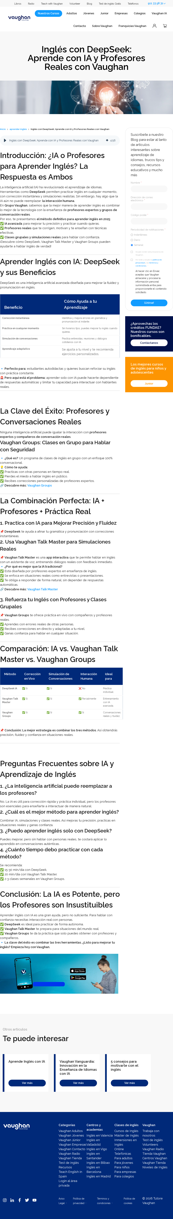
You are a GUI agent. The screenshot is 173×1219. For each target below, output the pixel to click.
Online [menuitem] (119, 1149)
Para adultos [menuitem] (123, 1158)
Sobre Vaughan (102, 26)
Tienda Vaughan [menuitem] (154, 1153)
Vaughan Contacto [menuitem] (72, 1149)
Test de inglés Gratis (110, 3)
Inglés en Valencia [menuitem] (99, 1135)
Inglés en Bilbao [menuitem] (98, 1162)
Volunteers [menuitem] (150, 1144)
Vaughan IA (159, 13)
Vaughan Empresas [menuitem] (72, 1144)
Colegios (139, 13)
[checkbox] (149, 240)
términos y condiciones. (146, 264)
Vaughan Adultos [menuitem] (71, 1131)
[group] (60, 140)
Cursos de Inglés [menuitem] (126, 1131)
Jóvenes (88, 13)
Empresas (121, 13)
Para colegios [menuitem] (124, 1176)
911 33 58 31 (155, 3)
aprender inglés (18, 129)
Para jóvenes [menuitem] (123, 1162)
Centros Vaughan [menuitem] (154, 1158)
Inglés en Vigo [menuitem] (96, 1149)
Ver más (27, 1083)
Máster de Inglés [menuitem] (126, 1135)
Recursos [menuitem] (65, 1167)
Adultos (71, 13)
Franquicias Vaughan (132, 26)
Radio (31, 3)
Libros (17, 3)
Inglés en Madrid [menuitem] (98, 1176)
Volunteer (74, 3)
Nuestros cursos (48, 13)
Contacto (79, 26)
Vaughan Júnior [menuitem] (70, 1140)
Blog (89, 3)
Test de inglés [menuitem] (69, 1162)
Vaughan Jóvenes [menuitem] (71, 1135)
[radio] (149, 234)
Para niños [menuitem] (122, 1167)
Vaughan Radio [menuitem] (69, 1153)
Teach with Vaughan (52, 3)
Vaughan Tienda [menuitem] (70, 1158)
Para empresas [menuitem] (125, 1172)
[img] (107, 140)
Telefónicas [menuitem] (122, 1153)
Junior (104, 13)
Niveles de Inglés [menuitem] (154, 1167)
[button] (5, 140)
